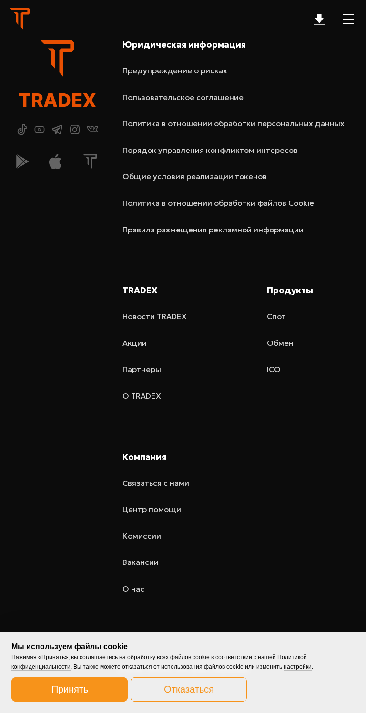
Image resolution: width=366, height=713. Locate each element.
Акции (134, 343)
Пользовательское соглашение (183, 97)
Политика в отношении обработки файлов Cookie (218, 203)
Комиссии (141, 536)
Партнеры (141, 369)
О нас (133, 588)
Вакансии (140, 562)
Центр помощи (151, 509)
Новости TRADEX (154, 316)
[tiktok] (22, 129)
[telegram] (57, 129)
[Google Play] (22, 161)
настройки (298, 666)
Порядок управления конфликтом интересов (210, 150)
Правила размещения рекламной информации (213, 229)
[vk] (92, 129)
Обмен (280, 343)
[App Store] (55, 161)
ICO (274, 369)
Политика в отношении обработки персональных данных (233, 123)
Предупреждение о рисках (174, 70)
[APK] (90, 161)
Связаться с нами (155, 483)
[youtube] (39, 129)
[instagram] (75, 129)
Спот (276, 316)
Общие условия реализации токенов (194, 176)
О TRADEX (141, 396)
